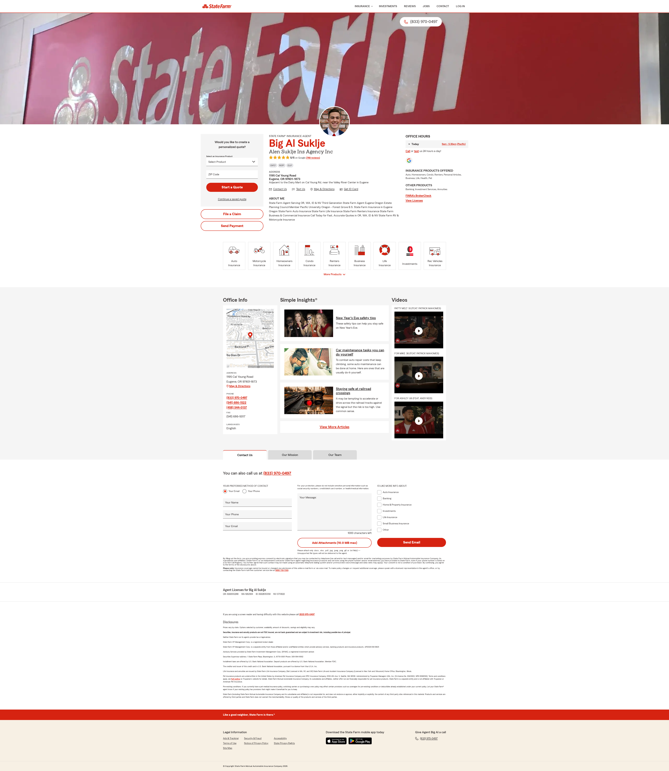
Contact (443, 6)
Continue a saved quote (232, 199)
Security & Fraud (253, 738)
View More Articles (334, 427)
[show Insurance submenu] (371, 6)
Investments (388, 6)
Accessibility (280, 738)
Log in (460, 6)
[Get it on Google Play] (360, 740)
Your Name (231, 502)
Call (408, 151)
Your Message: (308, 497)
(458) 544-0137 (236, 407)
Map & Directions (239, 386)
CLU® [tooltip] (290, 165)
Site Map (227, 748)
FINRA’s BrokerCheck (418, 195)
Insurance (362, 6)
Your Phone (254, 491)
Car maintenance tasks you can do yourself (360, 352)
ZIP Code (213, 174)
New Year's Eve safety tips (356, 318)
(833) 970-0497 (236, 397)
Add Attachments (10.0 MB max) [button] (334, 542)
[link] (217, 6)
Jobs (426, 6)
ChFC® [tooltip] (273, 165)
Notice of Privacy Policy (256, 743)
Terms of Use (229, 743)
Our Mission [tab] (290, 454)
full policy (235, 679)
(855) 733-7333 (281, 570)
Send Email (411, 542)
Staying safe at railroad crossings (353, 391)
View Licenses (414, 200)
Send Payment (232, 226)
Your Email (234, 491)
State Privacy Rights (284, 743)
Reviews (410, 6)
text (416, 151)
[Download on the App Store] (336, 740)
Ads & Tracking (231, 738)
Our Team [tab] (335, 454)
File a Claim (232, 214)
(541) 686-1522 (236, 402)
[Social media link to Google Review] (409, 160)
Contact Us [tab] (244, 455)
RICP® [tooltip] (281, 165)
